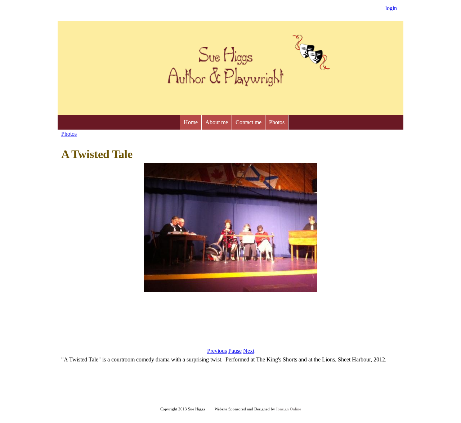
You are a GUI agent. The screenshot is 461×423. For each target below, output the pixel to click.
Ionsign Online (288, 409)
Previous (217, 351)
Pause (235, 351)
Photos (277, 122)
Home (191, 122)
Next (248, 351)
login (391, 8)
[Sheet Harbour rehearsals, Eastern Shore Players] (230, 290)
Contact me (248, 122)
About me (216, 122)
